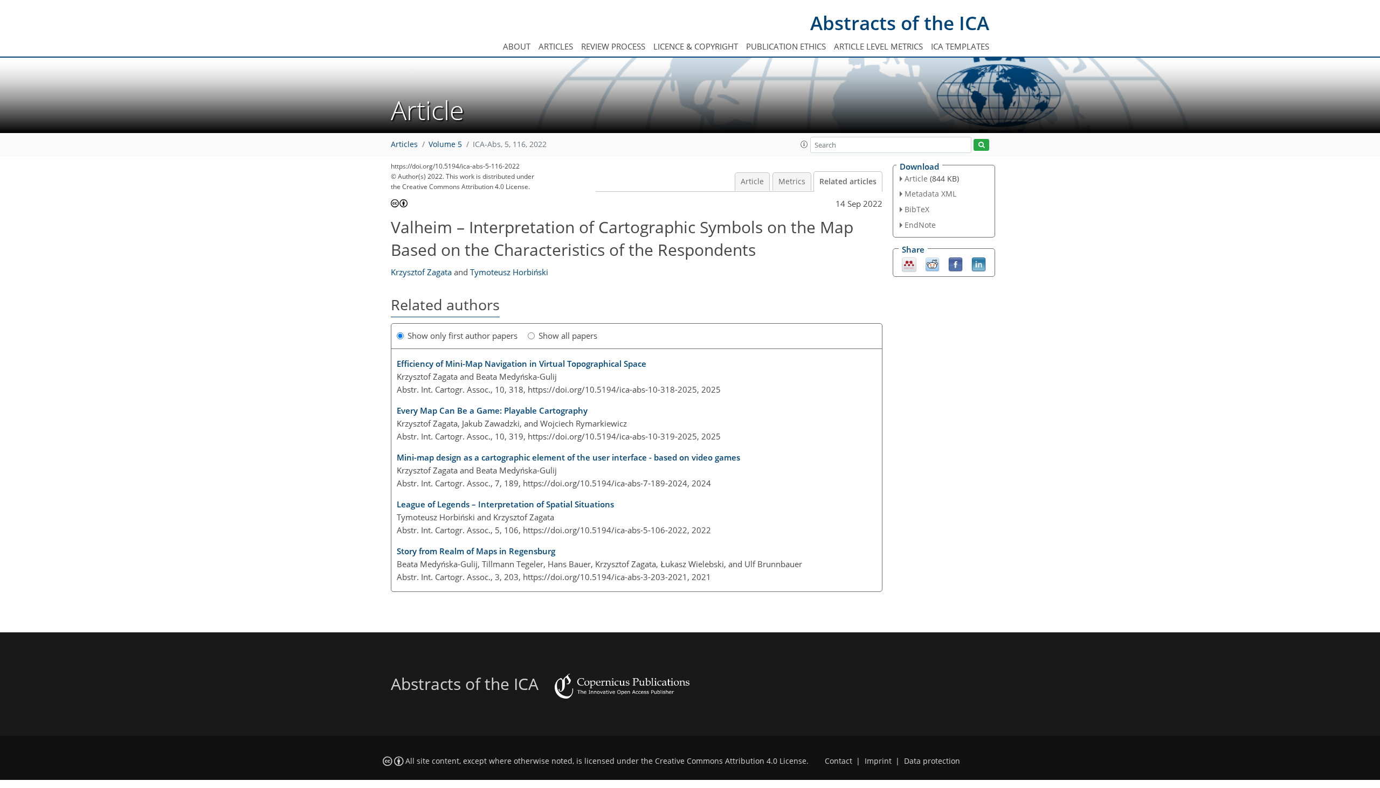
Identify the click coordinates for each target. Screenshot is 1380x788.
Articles (556, 46)
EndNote (920, 225)
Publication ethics (786, 46)
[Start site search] (981, 145)
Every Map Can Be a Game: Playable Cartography (492, 410)
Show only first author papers (463, 335)
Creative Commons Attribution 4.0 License (730, 761)
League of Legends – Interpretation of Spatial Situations (505, 504)
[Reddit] (932, 263)
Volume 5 (445, 144)
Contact (838, 761)
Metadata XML (930, 194)
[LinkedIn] (978, 263)
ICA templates (960, 46)
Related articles (848, 181)
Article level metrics (878, 46)
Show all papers (568, 335)
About (516, 46)
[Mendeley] (909, 263)
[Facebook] (955, 263)
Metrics (791, 181)
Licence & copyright (695, 46)
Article (752, 181)
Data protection (932, 761)
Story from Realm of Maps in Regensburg (476, 551)
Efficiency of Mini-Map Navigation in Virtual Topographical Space (521, 363)
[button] (804, 144)
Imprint (878, 761)
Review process (613, 46)
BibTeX (917, 209)
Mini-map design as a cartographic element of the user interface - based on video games (568, 457)
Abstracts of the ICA (899, 23)
